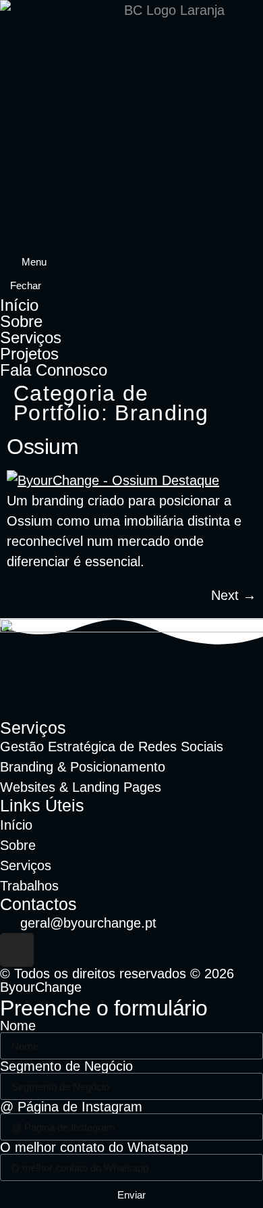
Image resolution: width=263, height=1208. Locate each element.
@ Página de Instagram (71, 1106)
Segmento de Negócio (66, 1066)
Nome (18, 1025)
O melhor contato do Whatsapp (94, 1147)
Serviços (30, 337)
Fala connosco (53, 370)
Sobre (21, 321)
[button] (28, 262)
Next (233, 595)
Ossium (42, 446)
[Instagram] (17, 950)
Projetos (29, 354)
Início (19, 305)
